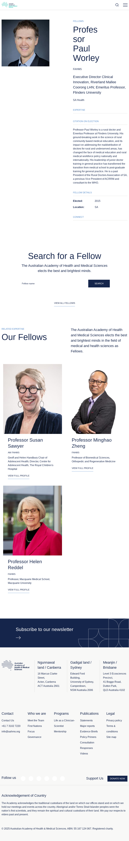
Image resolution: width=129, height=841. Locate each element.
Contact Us (8, 720)
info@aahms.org (11, 731)
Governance (34, 737)
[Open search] (117, 5)
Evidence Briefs (89, 731)
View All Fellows (64, 303)
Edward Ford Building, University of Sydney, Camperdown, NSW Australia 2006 (82, 681)
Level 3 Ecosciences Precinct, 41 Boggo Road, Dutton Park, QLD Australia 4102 (114, 681)
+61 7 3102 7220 (11, 726)
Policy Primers (88, 737)
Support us (94, 778)
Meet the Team (36, 720)
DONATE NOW (117, 778)
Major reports (87, 726)
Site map (111, 737)
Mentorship (60, 731)
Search (99, 283)
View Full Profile (18, 475)
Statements (86, 720)
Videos (84, 753)
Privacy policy (114, 720)
